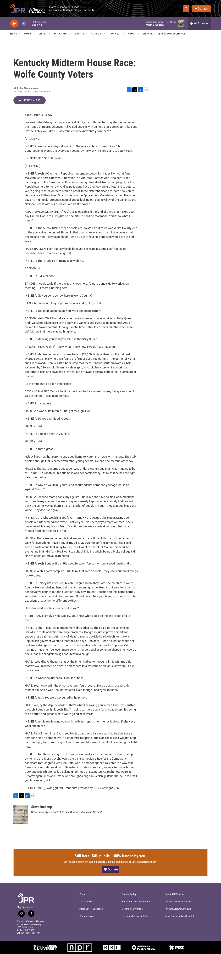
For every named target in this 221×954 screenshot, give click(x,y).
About (132, 33)
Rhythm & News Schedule (178, 909)
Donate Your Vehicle (132, 909)
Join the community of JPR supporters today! (131, 861)
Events (79, 33)
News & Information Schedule (180, 916)
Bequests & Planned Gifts (135, 916)
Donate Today (129, 894)
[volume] (24, 23)
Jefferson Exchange (172, 33)
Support (97, 33)
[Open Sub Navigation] (19, 33)
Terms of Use (86, 901)
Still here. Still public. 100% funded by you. (110, 855)
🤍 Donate (110, 869)
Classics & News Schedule (178, 901)
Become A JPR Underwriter (136, 901)
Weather (148, 33)
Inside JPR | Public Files (91, 909)
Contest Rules (86, 916)
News (13, 33)
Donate (203, 8)
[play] (14, 23)
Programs (61, 33)
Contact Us (85, 894)
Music (28, 33)
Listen (43, 33)
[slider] (29, 23)
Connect (115, 33)
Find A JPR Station (174, 894)
